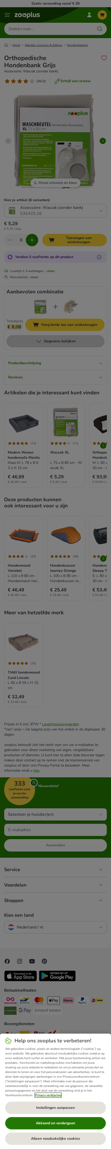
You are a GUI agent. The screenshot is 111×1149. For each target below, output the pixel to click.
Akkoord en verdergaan (55, 1123)
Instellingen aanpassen (55, 1107)
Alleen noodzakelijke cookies (55, 1138)
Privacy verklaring (48, 1095)
